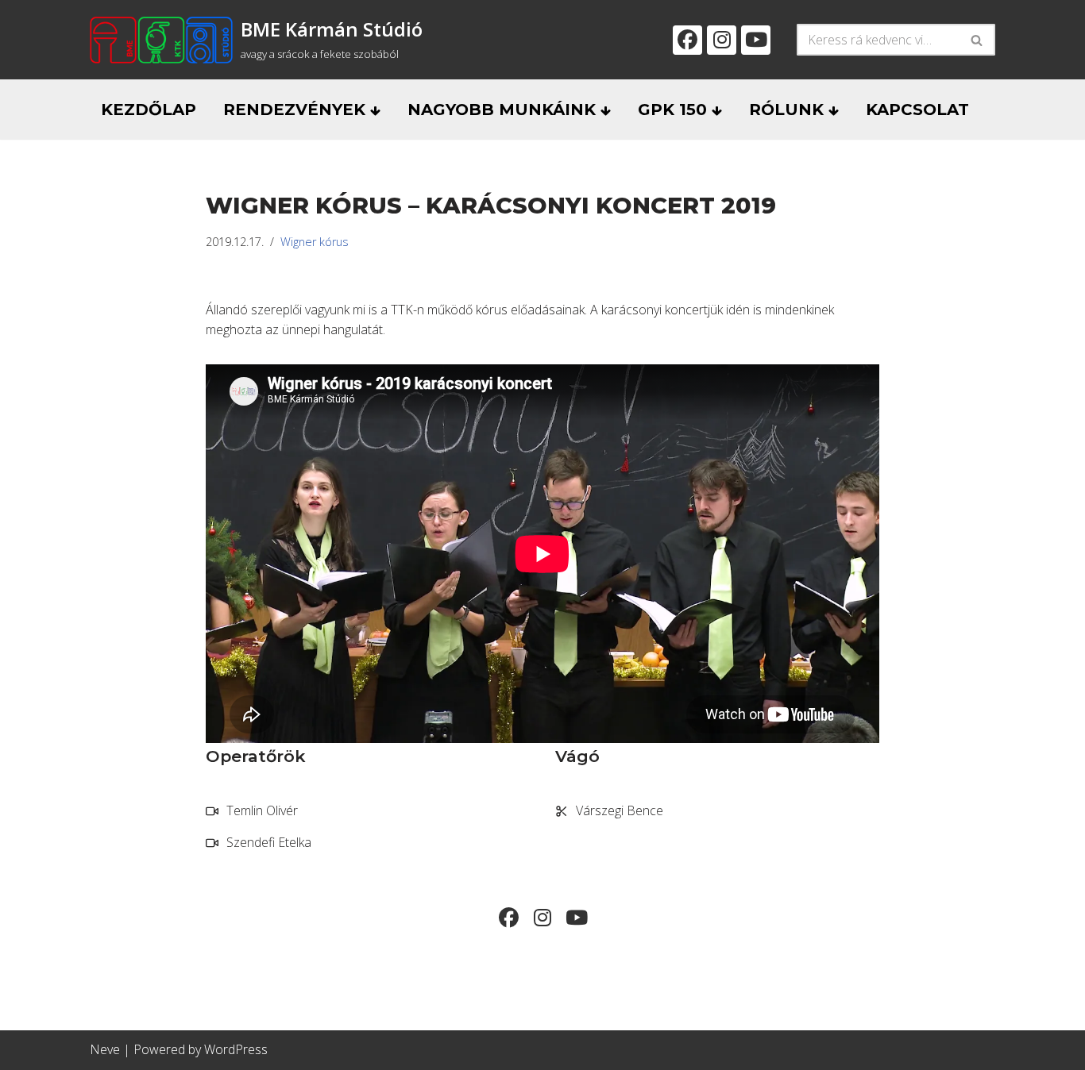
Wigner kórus (314, 241)
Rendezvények (296, 109)
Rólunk (788, 109)
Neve (105, 1049)
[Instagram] (721, 40)
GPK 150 (675, 109)
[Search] (977, 40)
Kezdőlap (148, 109)
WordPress (236, 1049)
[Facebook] (687, 40)
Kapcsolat (917, 109)
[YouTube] (755, 40)
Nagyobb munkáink (503, 109)
